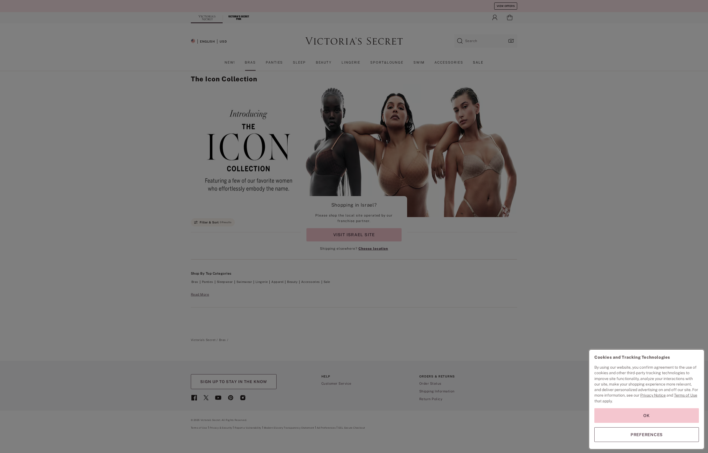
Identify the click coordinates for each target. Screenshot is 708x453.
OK (646, 415)
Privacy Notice (653, 395)
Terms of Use (685, 395)
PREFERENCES (647, 434)
